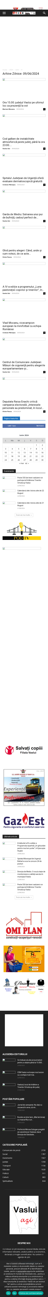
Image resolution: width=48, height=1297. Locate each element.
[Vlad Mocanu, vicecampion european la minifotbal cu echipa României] (24, 309)
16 (42, 452)
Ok (8, 1293)
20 (25, 456)
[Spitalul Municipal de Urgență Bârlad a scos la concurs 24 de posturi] (9, 861)
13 (25, 452)
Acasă (5, 70)
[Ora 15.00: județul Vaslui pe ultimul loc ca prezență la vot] (24, 88)
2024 (11, 70)
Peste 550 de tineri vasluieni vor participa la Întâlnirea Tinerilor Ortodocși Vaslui (30, 480)
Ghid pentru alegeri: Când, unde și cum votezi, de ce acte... (22, 252)
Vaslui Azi (6, 148)
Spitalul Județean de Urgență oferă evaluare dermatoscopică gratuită (23, 180)
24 (6, 460)
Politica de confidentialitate (30, 1293)
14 (31, 452)
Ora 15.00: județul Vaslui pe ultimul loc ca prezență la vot (23, 104)
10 (6, 452)
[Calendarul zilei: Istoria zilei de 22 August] (9, 493)
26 (19, 460)
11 (12, 452)
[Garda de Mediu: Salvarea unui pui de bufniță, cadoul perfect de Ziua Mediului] (24, 200)
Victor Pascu (7, 257)
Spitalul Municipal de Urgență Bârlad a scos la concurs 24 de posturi (29, 861)
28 (31, 460)
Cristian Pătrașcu (9, 185)
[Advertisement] (24, 42)
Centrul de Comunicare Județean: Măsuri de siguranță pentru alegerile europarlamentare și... (24, 365)
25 (12, 460)
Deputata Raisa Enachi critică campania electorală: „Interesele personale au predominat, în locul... (23, 405)
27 (25, 460)
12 (19, 452)
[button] (4, 13)
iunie (17, 70)
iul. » (27, 463)
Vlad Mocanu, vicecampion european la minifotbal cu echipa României (22, 326)
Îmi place (40, 426)
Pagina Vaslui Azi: (11, 418)
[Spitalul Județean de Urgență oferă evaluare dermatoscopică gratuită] (24, 164)
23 (42, 456)
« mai (21, 463)
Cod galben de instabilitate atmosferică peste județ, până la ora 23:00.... (24, 142)
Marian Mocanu (9, 109)
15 (36, 452)
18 (12, 456)
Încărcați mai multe (23, 515)
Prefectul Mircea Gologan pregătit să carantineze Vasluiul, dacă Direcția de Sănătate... (31, 1132)
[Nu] (45, 1278)
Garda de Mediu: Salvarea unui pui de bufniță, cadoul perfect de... (23, 216)
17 (6, 456)
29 (36, 460)
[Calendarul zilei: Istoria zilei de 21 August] (9, 506)
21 (31, 456)
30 (42, 460)
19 (19, 456)
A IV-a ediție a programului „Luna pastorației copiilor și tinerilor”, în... (23, 288)
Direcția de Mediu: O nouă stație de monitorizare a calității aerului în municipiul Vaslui (31, 874)
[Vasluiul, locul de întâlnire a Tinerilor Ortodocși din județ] (9, 1087)
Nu (14, 1293)
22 (36, 456)
